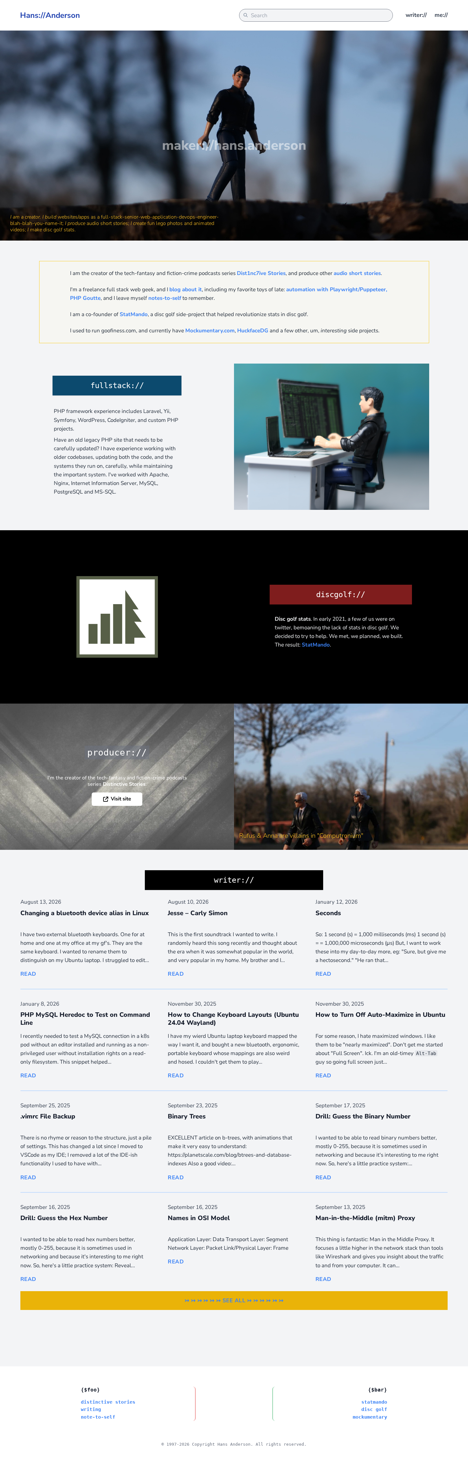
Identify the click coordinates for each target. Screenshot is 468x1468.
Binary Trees (187, 1116)
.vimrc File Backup (47, 1116)
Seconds (328, 913)
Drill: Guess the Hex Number (64, 1218)
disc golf (374, 1409)
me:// (441, 15)
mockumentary (370, 1417)
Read (28, 974)
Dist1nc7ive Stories (261, 273)
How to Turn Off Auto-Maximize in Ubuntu (380, 1014)
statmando (374, 1402)
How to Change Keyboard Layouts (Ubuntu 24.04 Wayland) (233, 1018)
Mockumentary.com (210, 330)
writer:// (416, 15)
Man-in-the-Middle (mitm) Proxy (365, 1218)
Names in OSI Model (199, 1218)
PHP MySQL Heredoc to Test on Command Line (85, 1018)
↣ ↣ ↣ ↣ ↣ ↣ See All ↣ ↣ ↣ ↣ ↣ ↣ (234, 1300)
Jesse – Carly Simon (198, 913)
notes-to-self (164, 298)
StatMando (134, 314)
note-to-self (98, 1417)
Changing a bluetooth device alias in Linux (84, 913)
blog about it (185, 289)
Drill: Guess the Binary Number (363, 1116)
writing (91, 1409)
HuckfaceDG (252, 330)
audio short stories (357, 273)
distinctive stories (108, 1402)
